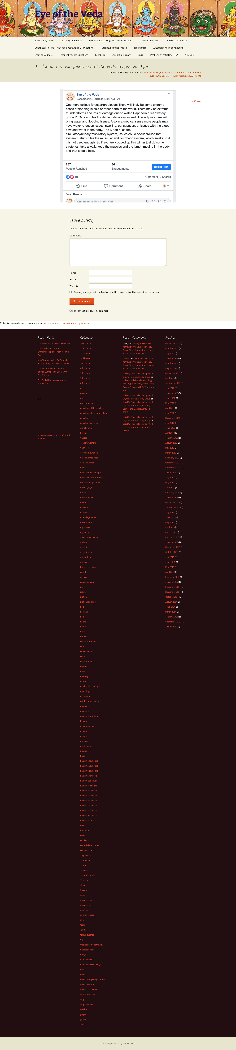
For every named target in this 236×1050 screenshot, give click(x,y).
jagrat (83, 572)
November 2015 (172, 547)
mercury (84, 676)
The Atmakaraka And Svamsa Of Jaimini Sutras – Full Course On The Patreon (53, 372)
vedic (83, 969)
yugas (83, 1019)
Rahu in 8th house (88, 810)
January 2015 (171, 581)
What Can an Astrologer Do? (164, 54)
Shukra (83, 890)
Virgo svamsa (86, 1004)
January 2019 (171, 437)
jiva (81, 586)
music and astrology (90, 686)
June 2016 (170, 517)
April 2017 (170, 487)
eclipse (83, 512)
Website (74, 286)
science (84, 870)
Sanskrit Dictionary (121, 54)
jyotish (83, 596)
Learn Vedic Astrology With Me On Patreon (110, 40)
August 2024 (171, 368)
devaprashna (86, 497)
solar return (86, 904)
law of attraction (88, 641)
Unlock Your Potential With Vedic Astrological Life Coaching (64, 47)
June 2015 (170, 562)
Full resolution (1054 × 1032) (188, 75)
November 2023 (172, 373)
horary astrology (88, 567)
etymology (85, 532)
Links (140, 54)
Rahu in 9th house (88, 815)
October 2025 (172, 348)
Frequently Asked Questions (74, 54)
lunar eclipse (86, 661)
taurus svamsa (87, 934)
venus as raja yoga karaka (92, 979)
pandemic (85, 711)
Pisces (83, 721)
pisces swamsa (87, 726)
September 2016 (173, 507)
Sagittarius (85, 855)
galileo (83, 542)
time (82, 939)
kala (82, 606)
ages (82, 388)
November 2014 (172, 591)
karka (83, 616)
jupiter (83, 591)
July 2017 (169, 477)
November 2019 (172, 417)
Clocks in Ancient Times (91, 477)
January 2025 (171, 358)
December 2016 (172, 502)
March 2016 (170, 532)
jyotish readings (88, 601)
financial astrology (89, 537)
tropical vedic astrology (91, 944)
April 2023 (170, 378)
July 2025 (169, 353)
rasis (82, 835)
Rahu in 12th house (89, 770)
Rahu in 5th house (88, 795)
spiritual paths (87, 914)
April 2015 (170, 572)
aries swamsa (86, 403)
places (83, 731)
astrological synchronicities (93, 413)
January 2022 (171, 393)
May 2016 (169, 522)
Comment (76, 235)
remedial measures (89, 845)
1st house (85, 353)
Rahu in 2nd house (88, 780)
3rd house (85, 363)
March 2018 (170, 452)
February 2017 (172, 492)
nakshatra (85, 696)
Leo (82, 646)
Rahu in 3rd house (88, 785)
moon (83, 681)
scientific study (87, 875)
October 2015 (172, 552)
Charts (83, 467)
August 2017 (171, 472)
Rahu (82, 755)
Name (74, 272)
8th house (85, 383)
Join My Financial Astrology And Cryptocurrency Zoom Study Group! (138, 427)
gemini (83, 547)
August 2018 (171, 442)
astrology (85, 417)
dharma (83, 502)
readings (84, 840)
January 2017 (171, 497)
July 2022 (169, 388)
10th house (85, 343)
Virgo (82, 999)
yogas (83, 1014)
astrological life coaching (92, 408)
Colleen (126, 358)
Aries (82, 398)
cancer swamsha (88, 442)
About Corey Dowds (45, 40)
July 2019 (169, 422)
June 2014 (170, 606)
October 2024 (172, 363)
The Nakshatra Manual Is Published (54, 343)
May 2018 (169, 447)
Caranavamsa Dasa (89, 457)
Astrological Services (71, 40)
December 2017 (172, 462)
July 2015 (169, 557)
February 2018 (172, 457)
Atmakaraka (86, 427)
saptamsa (85, 860)
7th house (85, 378)
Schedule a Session (148, 40)
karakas (84, 611)
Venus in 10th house (89, 989)
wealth (83, 1009)
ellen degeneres (88, 517)
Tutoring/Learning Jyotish (114, 47)
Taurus (83, 929)
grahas (83, 562)
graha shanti (86, 557)
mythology (85, 691)
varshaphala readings (90, 964)
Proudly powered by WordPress (118, 1043)
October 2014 (172, 596)
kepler (83, 626)
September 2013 (173, 621)
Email (74, 279)
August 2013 (171, 626)
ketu (82, 631)
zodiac (83, 1024)
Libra (82, 656)
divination (85, 507)
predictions (85, 745)
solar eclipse (86, 900)
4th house (85, 368)
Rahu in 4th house (88, 790)
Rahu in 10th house (89, 760)
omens (83, 706)
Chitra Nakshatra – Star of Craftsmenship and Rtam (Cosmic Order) (53, 352)
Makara (83, 666)
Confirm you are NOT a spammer (90, 310)
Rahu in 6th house (88, 800)
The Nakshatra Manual (176, 40)
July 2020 (169, 413)
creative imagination (90, 482)
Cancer (83, 437)
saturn (83, 865)
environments (87, 522)
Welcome (189, 54)
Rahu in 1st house (88, 775)
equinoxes (85, 527)
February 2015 (172, 576)
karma (83, 621)
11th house (85, 348)
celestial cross (87, 462)
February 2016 (172, 537)
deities (83, 492)
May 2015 (169, 567)
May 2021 (169, 403)
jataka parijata (87, 581)
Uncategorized (87, 949)
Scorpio (84, 880)
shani (82, 885)
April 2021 (170, 408)
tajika (82, 924)
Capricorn (85, 447)
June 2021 (170, 398)
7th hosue (85, 373)
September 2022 (173, 383)
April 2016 (170, 527)
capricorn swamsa (89, 452)
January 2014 (171, 616)
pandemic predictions (90, 716)
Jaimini (83, 576)
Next (196, 100)
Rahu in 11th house (89, 765)
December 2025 (172, 343)
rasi (82, 825)
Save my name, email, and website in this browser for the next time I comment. (117, 292)
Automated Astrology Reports (168, 47)
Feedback (100, 54)
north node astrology (90, 701)
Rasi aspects (86, 830)
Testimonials (140, 47)
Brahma (83, 432)
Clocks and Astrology (90, 472)
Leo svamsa (86, 651)
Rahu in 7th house (88, 805)
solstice (84, 909)
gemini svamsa (87, 552)
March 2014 (170, 611)
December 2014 (172, 586)
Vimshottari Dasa (88, 994)
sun (82, 919)
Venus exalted (87, 984)
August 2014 (171, 601)
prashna (84, 740)
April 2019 (170, 432)
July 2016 (169, 512)
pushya (83, 750)
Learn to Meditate (44, 54)
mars (82, 671)
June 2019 (170, 427)
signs (82, 895)
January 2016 (171, 542)
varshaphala (86, 959)
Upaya (83, 954)
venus (83, 974)
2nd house (85, 358)
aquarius (84, 393)
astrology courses (89, 422)
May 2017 (169, 482)
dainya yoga (86, 487)
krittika (83, 636)
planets (83, 736)
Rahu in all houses (88, 820)
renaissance (86, 850)
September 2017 (173, 467)
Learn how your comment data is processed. (67, 323)
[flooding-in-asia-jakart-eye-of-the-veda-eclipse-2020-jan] (118, 145)
